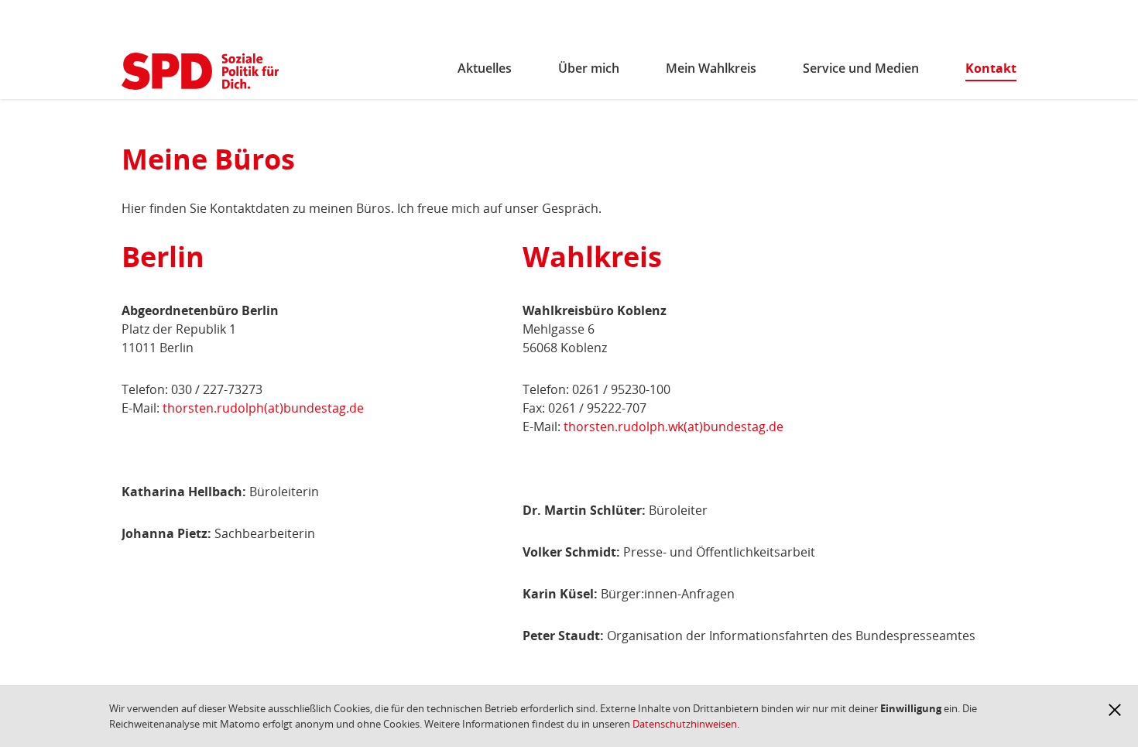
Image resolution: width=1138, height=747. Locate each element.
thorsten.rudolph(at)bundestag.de (263, 407)
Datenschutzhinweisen (684, 724)
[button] (1114, 709)
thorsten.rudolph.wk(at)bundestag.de (673, 426)
